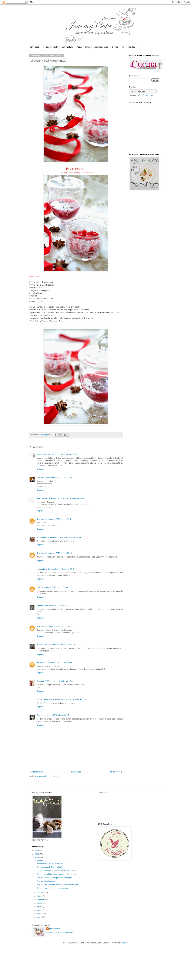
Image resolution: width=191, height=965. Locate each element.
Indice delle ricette (50, 47)
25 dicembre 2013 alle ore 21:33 (70, 537)
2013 (37, 858)
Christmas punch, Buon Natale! (49, 867)
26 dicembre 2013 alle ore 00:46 (61, 569)
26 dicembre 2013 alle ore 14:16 (61, 645)
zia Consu (41, 478)
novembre (41, 893)
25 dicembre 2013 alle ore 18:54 (59, 478)
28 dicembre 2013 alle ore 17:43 (60, 681)
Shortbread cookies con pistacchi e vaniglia (54, 878)
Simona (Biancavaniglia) (47, 498)
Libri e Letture (67, 47)
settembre (41, 900)
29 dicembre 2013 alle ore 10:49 (74, 699)
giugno (40, 910)
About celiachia (128, 47)
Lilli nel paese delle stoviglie (48, 699)
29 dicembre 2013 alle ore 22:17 (56, 715)
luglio (39, 907)
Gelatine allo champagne (47, 881)
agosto (40, 903)
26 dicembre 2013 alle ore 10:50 (57, 605)
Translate (149, 96)
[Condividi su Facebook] (64, 435)
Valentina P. (41, 681)
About (79, 47)
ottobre (40, 896)
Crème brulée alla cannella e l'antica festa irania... (57, 871)
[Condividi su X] (61, 435)
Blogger (125, 943)
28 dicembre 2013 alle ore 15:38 (58, 663)
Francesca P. (42, 645)
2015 (37, 851)
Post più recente (36, 772)
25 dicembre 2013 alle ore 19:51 (58, 519)
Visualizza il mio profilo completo (59, 932)
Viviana (40, 605)
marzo (39, 917)
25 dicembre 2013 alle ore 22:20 (58, 553)
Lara (38, 587)
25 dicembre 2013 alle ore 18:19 (64, 454)
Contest (115, 47)
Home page (34, 47)
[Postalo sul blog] (59, 435)
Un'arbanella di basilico (46, 537)
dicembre (41, 861)
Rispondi (40, 469)
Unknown (40, 519)
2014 (37, 854)
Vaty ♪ (39, 715)
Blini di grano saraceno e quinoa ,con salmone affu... (58, 885)
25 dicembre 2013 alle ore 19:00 (71, 498)
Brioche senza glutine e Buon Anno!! (51, 864)
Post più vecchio (115, 772)
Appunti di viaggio (101, 47)
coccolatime (42, 569)
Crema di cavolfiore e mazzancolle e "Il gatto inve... (57, 874)
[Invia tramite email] (56, 435)
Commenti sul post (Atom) (47, 776)
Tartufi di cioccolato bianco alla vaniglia (52, 888)
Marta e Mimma (43, 454)
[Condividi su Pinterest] (67, 435)
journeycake (54, 929)
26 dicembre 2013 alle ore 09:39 (54, 587)
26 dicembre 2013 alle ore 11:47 (58, 626)
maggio (40, 914)
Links (87, 47)
